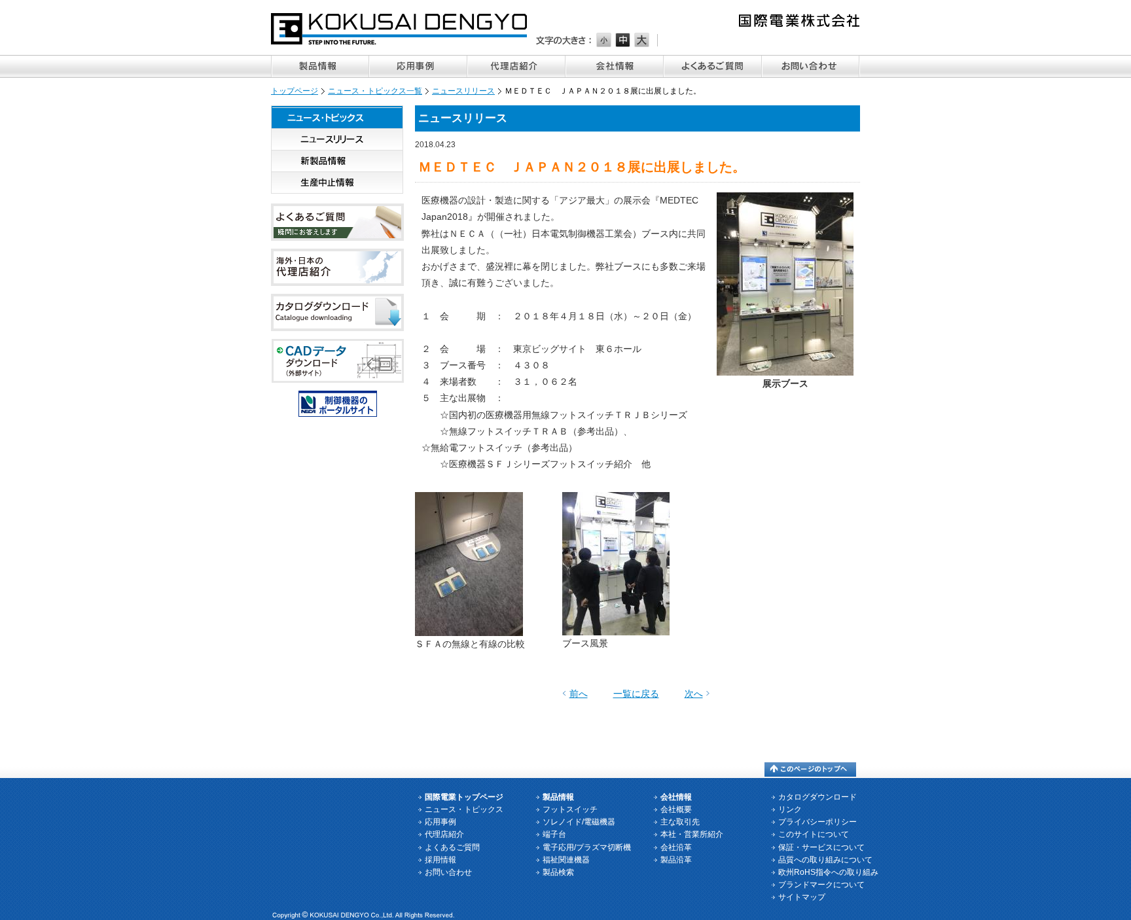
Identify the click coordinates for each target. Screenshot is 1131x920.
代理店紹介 (516, 66)
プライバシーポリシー (817, 821)
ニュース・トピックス (337, 117)
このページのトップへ (810, 769)
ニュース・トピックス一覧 (375, 91)
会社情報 (615, 66)
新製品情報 (337, 161)
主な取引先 (680, 821)
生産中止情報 (337, 183)
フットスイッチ (570, 809)
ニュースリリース (463, 91)
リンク (790, 809)
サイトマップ (801, 897)
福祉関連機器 (566, 859)
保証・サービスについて (821, 847)
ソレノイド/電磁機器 (579, 821)
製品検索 (558, 872)
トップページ (294, 91)
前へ (578, 693)
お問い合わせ (811, 66)
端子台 (554, 834)
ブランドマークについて (821, 884)
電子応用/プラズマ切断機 (587, 847)
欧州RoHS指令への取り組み (828, 872)
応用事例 (418, 66)
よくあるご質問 (713, 66)
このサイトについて (813, 834)
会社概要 (676, 809)
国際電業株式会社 (400, 28)
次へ (694, 693)
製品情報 (320, 66)
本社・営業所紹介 (691, 834)
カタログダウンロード (817, 797)
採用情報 (440, 859)
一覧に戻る (636, 693)
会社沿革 (676, 847)
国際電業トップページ (464, 797)
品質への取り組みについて (825, 859)
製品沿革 (676, 859)
